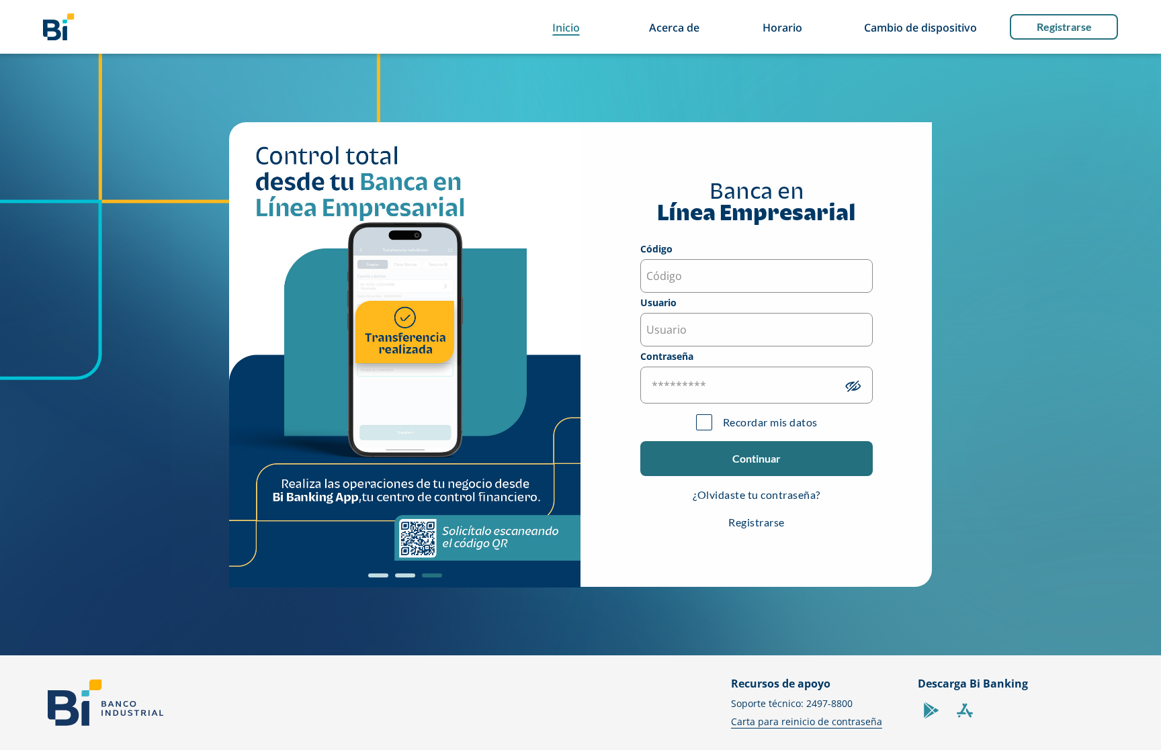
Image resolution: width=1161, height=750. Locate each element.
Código (656, 249)
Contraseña (666, 357)
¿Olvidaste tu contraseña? (756, 494)
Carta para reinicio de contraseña (806, 721)
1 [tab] (375, 580)
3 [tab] (428, 580)
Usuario (658, 303)
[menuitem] (59, 26)
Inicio (566, 27)
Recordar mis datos (770, 422)
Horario (782, 27)
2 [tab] (401, 580)
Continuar (756, 458)
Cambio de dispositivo (920, 27)
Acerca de (674, 27)
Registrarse (1064, 26)
